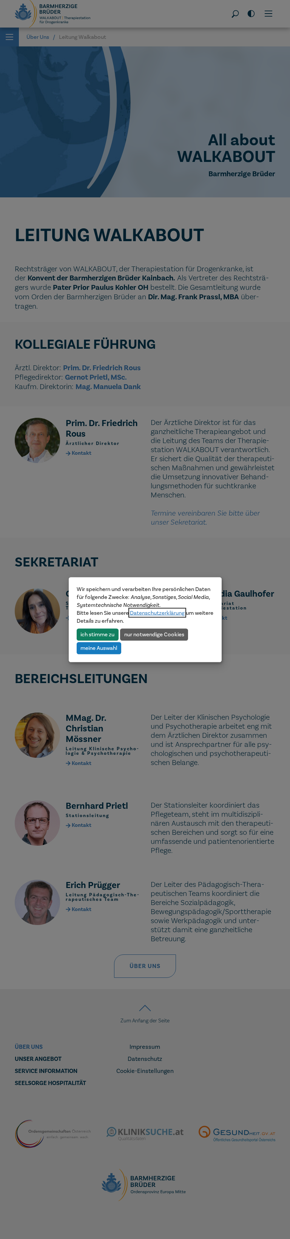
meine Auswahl (98, 648)
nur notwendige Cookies (154, 634)
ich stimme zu (97, 634)
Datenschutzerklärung (157, 612)
